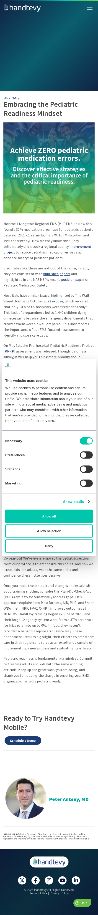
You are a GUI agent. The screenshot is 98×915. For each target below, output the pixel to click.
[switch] (86, 455)
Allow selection (49, 531)
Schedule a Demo (23, 740)
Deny (49, 546)
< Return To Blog (11, 98)
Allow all (49, 516)
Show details (73, 502)
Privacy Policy (59, 893)
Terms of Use (38, 893)
